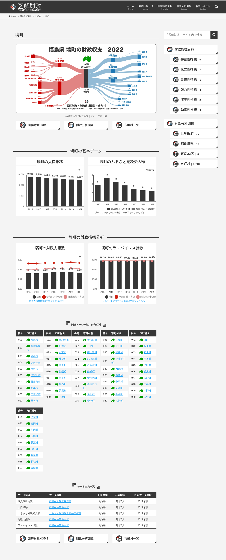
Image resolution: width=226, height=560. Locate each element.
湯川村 (91, 394)
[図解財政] (25, 7)
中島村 (119, 381)
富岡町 (34, 423)
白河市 (34, 369)
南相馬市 (64, 339)
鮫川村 (147, 346)
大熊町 (34, 436)
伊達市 (62, 346)
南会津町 (92, 352)
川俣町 (62, 371)
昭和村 (119, 352)
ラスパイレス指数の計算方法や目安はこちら (124, 301)
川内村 (34, 429)
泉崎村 (119, 375)
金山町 (119, 346)
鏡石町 (62, 384)
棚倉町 (119, 394)
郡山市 (34, 356)
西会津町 (92, 365)
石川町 (147, 352)
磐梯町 (91, 371)
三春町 (147, 384)
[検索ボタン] (216, 7)
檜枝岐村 (92, 339)
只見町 (91, 346)
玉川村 (147, 358)
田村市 (34, 400)
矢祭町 (119, 400)
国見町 (62, 365)
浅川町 (147, 371)
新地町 (34, 461)
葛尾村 (34, 455)
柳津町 (91, 400)
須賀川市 (36, 375)
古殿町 (147, 377)
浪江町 (34, 448)
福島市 (34, 339)
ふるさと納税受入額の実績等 (65, 513)
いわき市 (36, 362)
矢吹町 (119, 387)
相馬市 (34, 387)
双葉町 (34, 442)
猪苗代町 (92, 377)
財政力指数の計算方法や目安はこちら (47, 301)
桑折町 (62, 358)
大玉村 (62, 377)
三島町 (119, 339)
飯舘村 (34, 468)
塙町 (146, 339)
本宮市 (62, 352)
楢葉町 (34, 417)
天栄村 (62, 390)
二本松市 (36, 394)
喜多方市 (36, 381)
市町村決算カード (59, 507)
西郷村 (119, 369)
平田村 (147, 365)
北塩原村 (92, 358)
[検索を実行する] (214, 35)
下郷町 (62, 396)
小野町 (147, 390)
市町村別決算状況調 (60, 501)
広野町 (147, 396)
